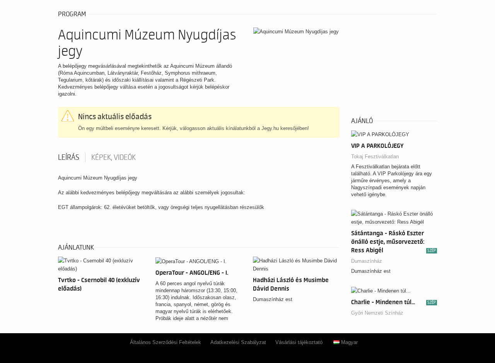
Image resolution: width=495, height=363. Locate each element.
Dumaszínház (366, 261)
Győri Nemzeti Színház (377, 313)
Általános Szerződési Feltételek (165, 342)
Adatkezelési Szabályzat (238, 342)
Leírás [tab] (68, 157)
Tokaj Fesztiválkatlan (375, 156)
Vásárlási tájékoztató (299, 342)
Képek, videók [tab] (113, 157)
